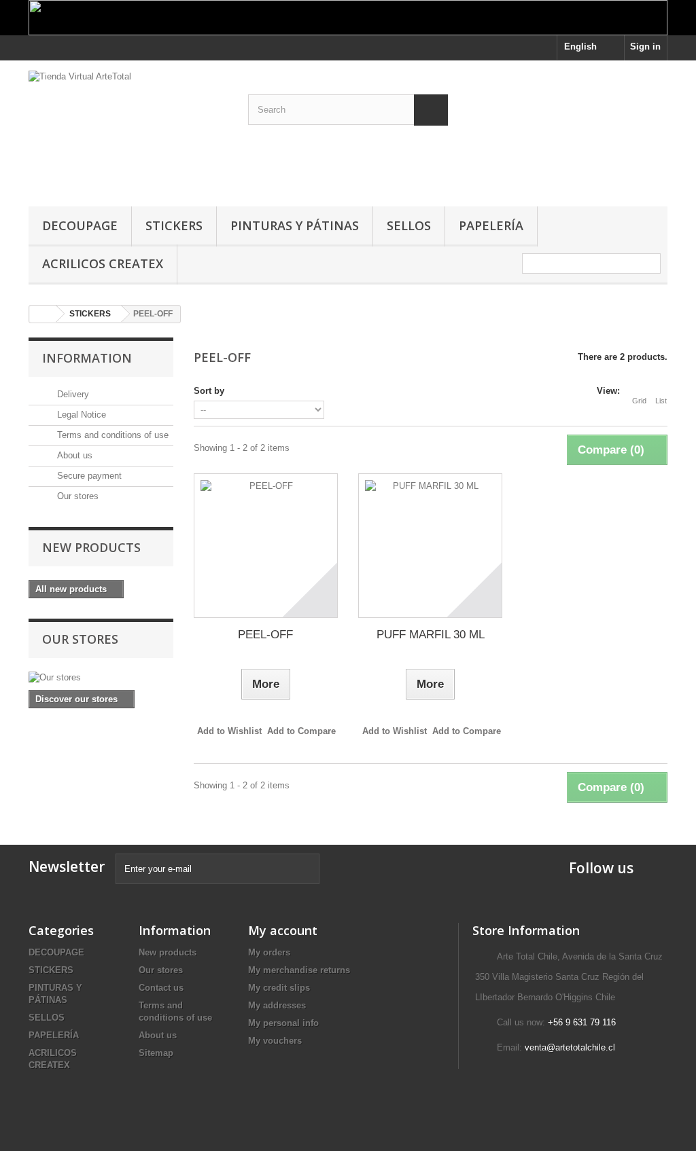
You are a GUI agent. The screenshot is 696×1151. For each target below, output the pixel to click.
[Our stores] (101, 678)
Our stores (76, 496)
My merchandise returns (299, 970)
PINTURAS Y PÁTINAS (294, 225)
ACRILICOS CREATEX (102, 263)
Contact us (161, 988)
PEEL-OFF (265, 634)
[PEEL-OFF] (266, 545)
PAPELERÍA (491, 225)
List (661, 401)
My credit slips (279, 988)
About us (73, 455)
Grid (639, 401)
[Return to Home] (43, 314)
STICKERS (174, 225)
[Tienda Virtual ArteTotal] (128, 130)
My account (282, 930)
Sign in (645, 46)
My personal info (283, 1023)
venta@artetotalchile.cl (570, 1047)
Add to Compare (301, 731)
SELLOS (409, 225)
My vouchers (275, 1041)
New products (91, 547)
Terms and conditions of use (111, 435)
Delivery (71, 394)
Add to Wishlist (229, 731)
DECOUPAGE (80, 225)
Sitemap (156, 1053)
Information (87, 358)
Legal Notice (80, 414)
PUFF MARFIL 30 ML (431, 634)
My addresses (277, 1005)
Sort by (209, 391)
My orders (269, 952)
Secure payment (88, 476)
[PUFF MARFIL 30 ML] (430, 545)
